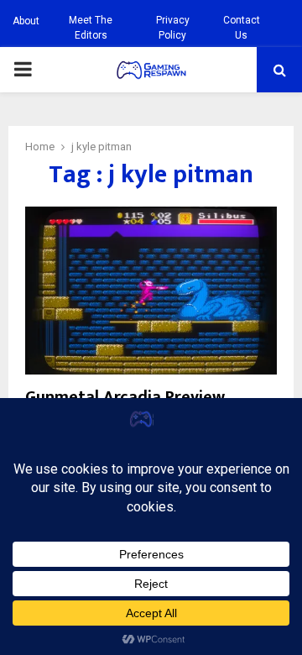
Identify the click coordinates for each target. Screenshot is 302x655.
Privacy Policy (173, 27)
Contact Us (241, 27)
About (26, 21)
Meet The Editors (90, 27)
